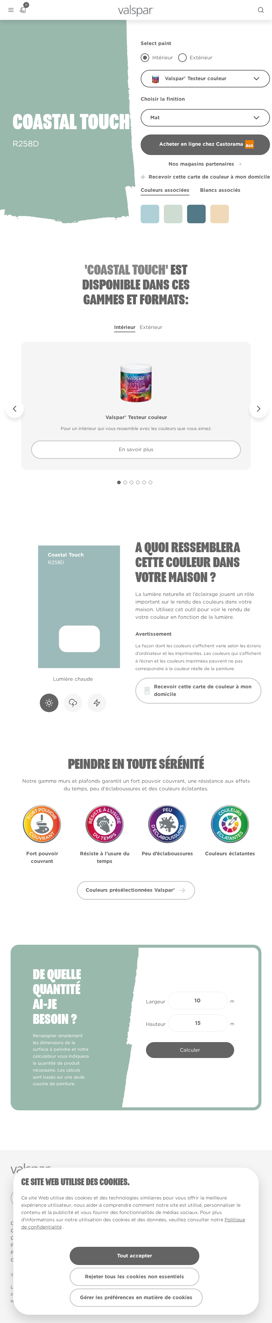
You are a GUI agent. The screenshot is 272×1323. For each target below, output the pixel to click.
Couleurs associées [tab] (165, 190)
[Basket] (22, 10)
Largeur (155, 1002)
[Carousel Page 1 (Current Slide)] (119, 482)
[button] (11, 10)
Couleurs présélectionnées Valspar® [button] (130, 890)
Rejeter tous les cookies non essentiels (134, 1277)
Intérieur (124, 327)
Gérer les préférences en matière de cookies (136, 1297)
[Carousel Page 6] (150, 482)
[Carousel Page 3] (131, 482)
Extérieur (151, 327)
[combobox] (205, 78)
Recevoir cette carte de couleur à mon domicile (209, 177)
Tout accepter (134, 1256)
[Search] (260, 10)
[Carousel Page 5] (144, 482)
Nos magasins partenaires (201, 164)
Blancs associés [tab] (220, 190)
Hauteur (156, 1024)
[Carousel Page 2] (125, 482)
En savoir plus (136, 449)
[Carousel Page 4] (138, 482)
